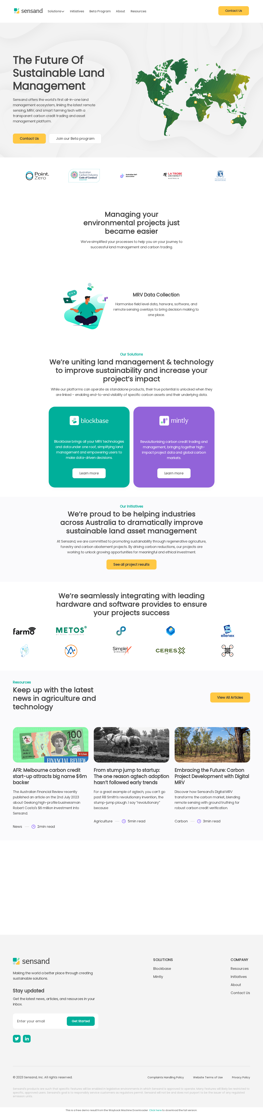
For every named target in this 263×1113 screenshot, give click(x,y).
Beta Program (100, 11)
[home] (28, 11)
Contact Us (233, 10)
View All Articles (230, 697)
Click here (155, 1110)
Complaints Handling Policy (165, 1077)
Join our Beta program (75, 138)
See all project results (131, 564)
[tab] (79, 269)
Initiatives (77, 11)
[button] (56, 11)
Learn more (89, 473)
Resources (138, 11)
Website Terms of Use (208, 1077)
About (120, 11)
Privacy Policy (241, 1077)
